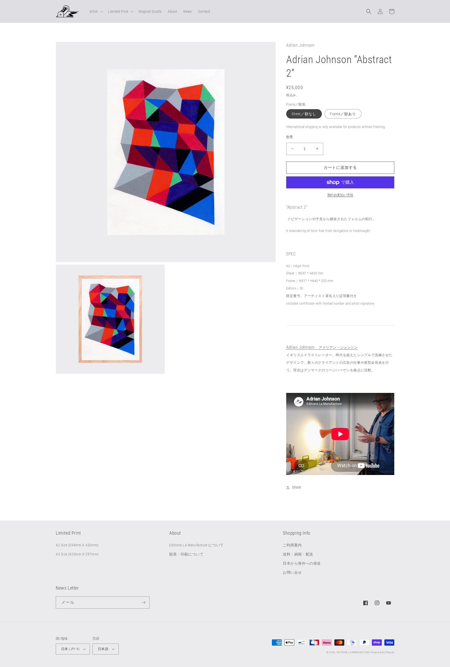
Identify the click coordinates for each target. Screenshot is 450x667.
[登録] (143, 602)
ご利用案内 (292, 545)
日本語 (103, 649)
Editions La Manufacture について (196, 545)
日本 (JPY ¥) (70, 649)
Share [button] (296, 487)
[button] (95, 11)
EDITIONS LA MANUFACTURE (353, 652)
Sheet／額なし (304, 114)
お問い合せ (292, 572)
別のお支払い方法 (340, 195)
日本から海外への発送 (302, 563)
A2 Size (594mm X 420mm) (77, 545)
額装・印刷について (186, 554)
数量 (289, 137)
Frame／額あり (343, 114)
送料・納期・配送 (298, 554)
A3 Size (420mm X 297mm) (77, 554)
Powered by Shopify (382, 652)
